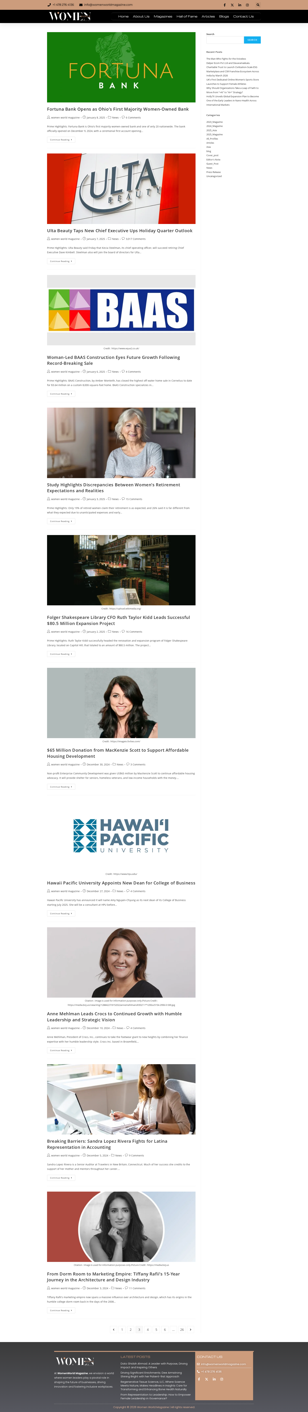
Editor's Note (213, 159)
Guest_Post (212, 163)
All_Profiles (212, 138)
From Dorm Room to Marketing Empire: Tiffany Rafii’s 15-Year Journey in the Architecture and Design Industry (113, 1277)
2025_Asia (211, 130)
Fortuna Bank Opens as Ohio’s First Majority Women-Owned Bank (118, 109)
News (115, 117)
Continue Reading (62, 139)
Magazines (163, 16)
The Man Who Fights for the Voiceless (226, 58)
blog (208, 151)
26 (182, 1329)
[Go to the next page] (190, 1329)
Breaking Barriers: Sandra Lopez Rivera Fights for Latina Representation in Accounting (107, 1144)
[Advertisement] (233, 208)
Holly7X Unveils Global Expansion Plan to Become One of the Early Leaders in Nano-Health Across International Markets (232, 100)
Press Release (213, 172)
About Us (141, 16)
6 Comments (133, 117)
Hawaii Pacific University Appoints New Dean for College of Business (121, 883)
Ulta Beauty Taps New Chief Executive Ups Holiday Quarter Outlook (119, 230)
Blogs (224, 16)
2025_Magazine (214, 134)
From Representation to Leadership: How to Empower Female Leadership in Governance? (156, 1396)
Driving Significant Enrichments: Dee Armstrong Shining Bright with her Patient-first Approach (151, 1374)
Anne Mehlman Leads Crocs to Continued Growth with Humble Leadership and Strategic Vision (114, 1017)
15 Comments (134, 499)
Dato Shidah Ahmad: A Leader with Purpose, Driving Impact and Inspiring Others (154, 1365)
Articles (208, 16)
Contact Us (243, 16)
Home (123, 16)
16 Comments (134, 631)
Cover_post (212, 155)
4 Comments (133, 371)
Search (210, 34)
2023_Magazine (214, 121)
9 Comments (136, 1155)
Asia (208, 146)
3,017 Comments (136, 239)
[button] (258, 5)
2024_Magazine (214, 126)
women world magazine (65, 117)
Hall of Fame (187, 16)
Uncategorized (214, 176)
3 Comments (137, 764)
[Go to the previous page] (113, 1329)
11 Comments (137, 1288)
